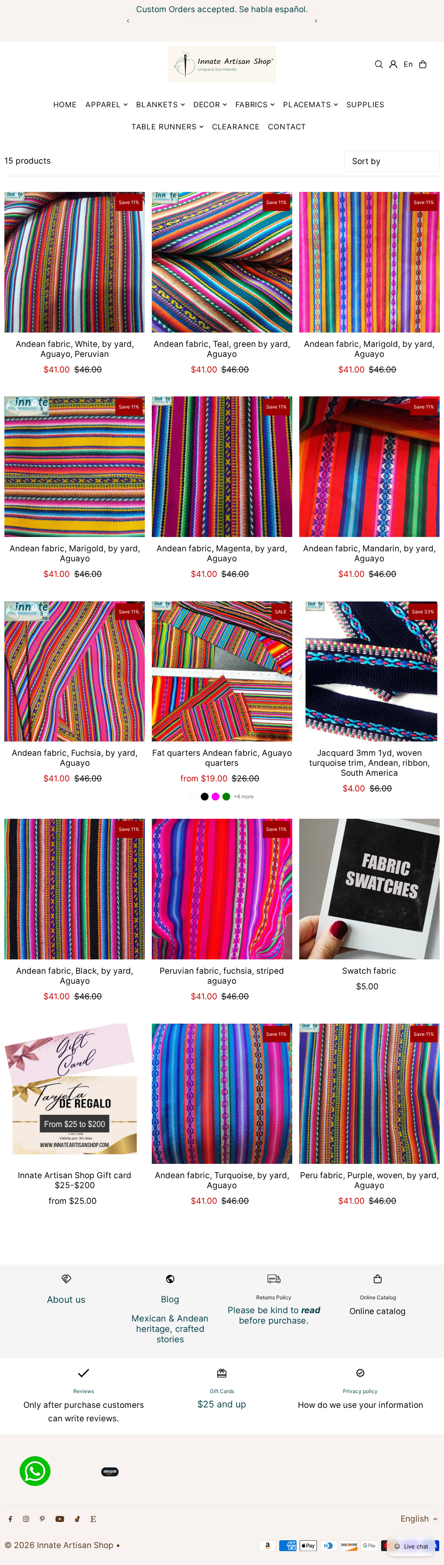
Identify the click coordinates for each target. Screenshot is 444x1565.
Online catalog (377, 1311)
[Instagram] (26, 1519)
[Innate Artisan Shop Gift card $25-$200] (74, 1094)
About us (66, 1299)
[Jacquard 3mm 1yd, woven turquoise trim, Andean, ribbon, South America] (369, 671)
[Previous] (128, 20)
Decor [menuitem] (206, 104)
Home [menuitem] (65, 104)
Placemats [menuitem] (307, 104)
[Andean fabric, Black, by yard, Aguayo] (74, 889)
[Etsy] (93, 1519)
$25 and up (221, 1404)
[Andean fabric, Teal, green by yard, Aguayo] (222, 262)
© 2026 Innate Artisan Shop (59, 1545)
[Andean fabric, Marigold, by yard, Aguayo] (369, 262)
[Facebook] (10, 1519)
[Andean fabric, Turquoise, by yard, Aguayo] (222, 1094)
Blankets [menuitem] (157, 104)
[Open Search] (379, 64)
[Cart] (422, 64)
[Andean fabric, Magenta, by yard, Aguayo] (222, 466)
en (408, 64)
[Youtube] (60, 1519)
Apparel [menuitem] (103, 104)
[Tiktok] (77, 1519)
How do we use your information (360, 1405)
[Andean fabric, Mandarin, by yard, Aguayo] (369, 466)
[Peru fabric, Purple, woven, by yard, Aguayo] (369, 1094)
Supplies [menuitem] (365, 104)
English (415, 1519)
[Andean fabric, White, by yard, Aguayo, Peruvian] (74, 262)
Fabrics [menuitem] (251, 104)
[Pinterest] (42, 1519)
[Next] (315, 20)
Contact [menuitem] (287, 126)
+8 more (244, 796)
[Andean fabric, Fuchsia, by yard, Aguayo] (74, 671)
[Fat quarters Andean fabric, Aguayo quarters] (222, 671)
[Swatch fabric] (369, 889)
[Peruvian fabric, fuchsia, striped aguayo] (222, 889)
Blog (170, 1299)
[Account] (393, 64)
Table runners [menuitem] (164, 126)
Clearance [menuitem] (236, 126)
